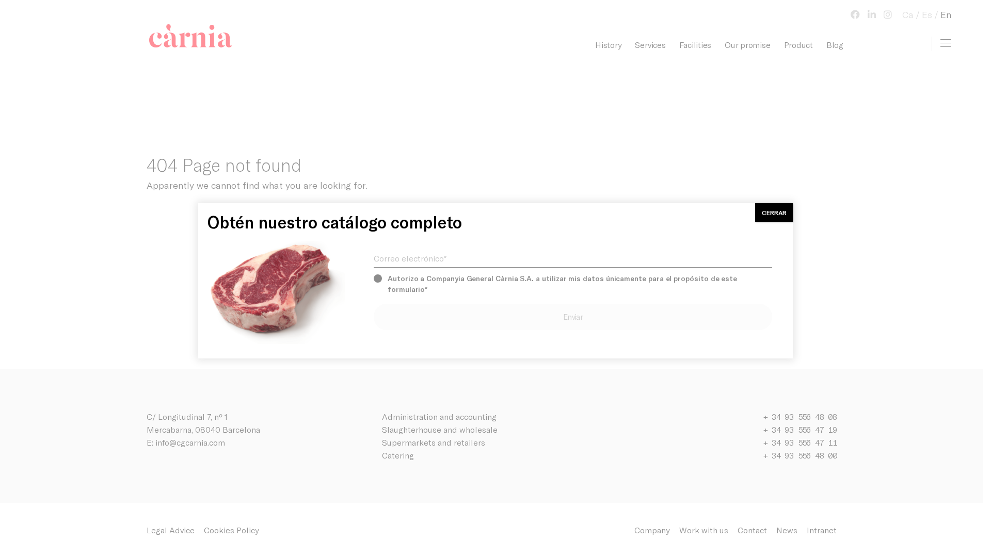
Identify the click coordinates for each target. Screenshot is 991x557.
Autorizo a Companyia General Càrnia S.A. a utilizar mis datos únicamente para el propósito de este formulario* (562, 283)
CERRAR (774, 212)
